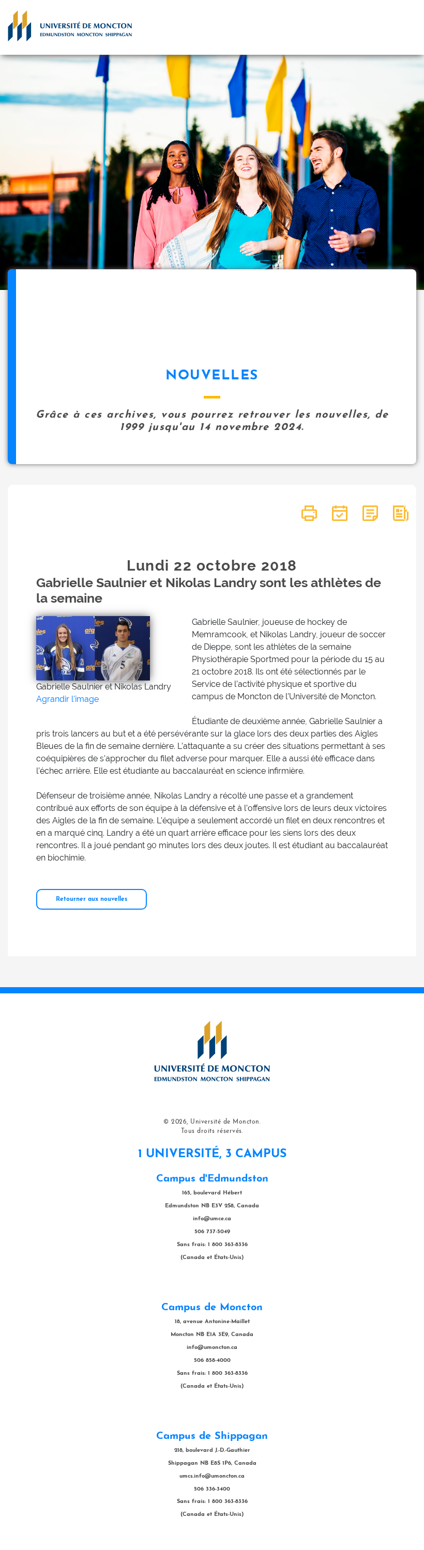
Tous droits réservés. (212, 1131)
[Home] (70, 25)
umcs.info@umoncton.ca (212, 1476)
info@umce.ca (212, 1219)
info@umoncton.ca (212, 1348)
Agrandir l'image (67, 699)
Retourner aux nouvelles (91, 899)
